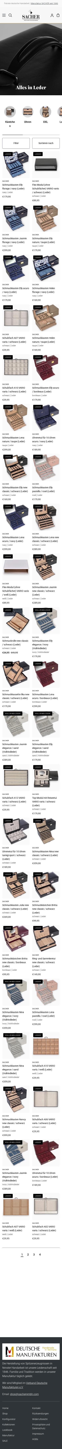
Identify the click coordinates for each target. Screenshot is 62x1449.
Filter (16, 143)
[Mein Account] (51, 15)
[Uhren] (28, 116)
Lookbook (7, 1430)
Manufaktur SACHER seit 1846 (44, 3)
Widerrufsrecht (40, 1419)
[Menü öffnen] (3, 15)
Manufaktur (8, 1435)
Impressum (38, 1433)
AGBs (35, 1439)
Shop (5, 1413)
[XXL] (45, 116)
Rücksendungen (40, 1413)
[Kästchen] (10, 118)
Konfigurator (9, 1419)
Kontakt (36, 1408)
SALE (5, 1440)
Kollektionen (8, 1424)
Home (5, 1408)
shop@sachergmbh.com (24, 1394)
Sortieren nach (46, 143)
